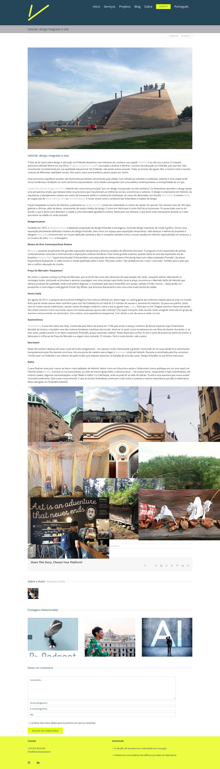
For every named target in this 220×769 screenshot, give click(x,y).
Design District (93, 204)
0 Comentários (113, 546)
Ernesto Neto (44, 257)
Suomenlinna (34, 325)
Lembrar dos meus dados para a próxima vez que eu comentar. (63, 722)
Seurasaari (120, 352)
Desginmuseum (58, 227)
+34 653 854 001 (37, 748)
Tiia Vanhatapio (77, 198)
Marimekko (167, 195)
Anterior (174, 35)
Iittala (51, 237)
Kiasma (34, 250)
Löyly (132, 306)
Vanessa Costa (56, 581)
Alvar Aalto (42, 234)
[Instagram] (29, 762)
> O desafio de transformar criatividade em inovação (139, 748)
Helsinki (142, 162)
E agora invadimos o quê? (83, 165)
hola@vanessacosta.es (39, 751)
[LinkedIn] (38, 762)
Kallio (48, 371)
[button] (30, 637)
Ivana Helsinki (53, 198)
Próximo (185, 35)
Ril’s (63, 198)
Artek (186, 195)
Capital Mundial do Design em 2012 (46, 188)
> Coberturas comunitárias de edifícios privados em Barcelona (144, 755)
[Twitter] (33, 762)
